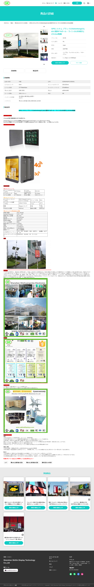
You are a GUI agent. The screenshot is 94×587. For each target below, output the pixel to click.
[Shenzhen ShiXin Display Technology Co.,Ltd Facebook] (78, 574)
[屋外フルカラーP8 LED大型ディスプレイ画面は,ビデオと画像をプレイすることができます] (14, 489)
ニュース (60, 3)
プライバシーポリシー (9, 585)
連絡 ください (67, 3)
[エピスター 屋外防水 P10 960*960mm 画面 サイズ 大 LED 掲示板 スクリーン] (80, 489)
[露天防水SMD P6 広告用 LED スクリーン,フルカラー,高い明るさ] (14, 524)
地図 (16, 585)
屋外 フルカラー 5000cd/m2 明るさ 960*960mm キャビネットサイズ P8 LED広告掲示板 (58, 503)
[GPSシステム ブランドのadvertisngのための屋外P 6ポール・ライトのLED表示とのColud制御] (21, 45)
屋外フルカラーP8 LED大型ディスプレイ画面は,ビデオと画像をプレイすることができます (14, 503)
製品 (56, 3)
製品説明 (35, 70)
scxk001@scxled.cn (12, 570)
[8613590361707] (70, 574)
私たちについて (50, 3)
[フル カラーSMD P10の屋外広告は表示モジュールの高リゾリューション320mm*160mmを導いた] (36, 489)
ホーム (43, 3)
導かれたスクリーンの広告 (21, 23)
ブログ (51, 567)
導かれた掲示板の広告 (17, 462)
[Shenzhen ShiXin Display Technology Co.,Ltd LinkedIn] (82, 574)
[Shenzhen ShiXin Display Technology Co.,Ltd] (7, 3)
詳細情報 (13, 70)
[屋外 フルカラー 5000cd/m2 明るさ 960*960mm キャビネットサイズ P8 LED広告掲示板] (58, 489)
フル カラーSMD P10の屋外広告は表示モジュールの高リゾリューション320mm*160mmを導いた (36, 503)
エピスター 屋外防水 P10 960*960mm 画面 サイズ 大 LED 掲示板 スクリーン (80, 503)
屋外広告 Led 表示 (47, 462)
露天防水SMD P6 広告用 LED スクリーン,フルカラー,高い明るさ (14, 538)
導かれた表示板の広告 (32, 462)
